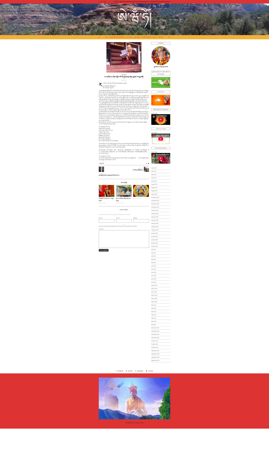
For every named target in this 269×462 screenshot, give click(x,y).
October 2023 (154, 344)
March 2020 (154, 288)
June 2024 (153, 275)
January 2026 (154, 246)
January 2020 (154, 233)
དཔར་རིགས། (129, 37)
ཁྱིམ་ (107, 37)
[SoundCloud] (160, 100)
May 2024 (153, 321)
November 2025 (155, 337)
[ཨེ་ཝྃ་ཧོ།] (134, 19)
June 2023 (153, 272)
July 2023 (153, 256)
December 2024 (155, 204)
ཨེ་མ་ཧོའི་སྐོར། (116, 1)
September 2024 (155, 357)
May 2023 (153, 318)
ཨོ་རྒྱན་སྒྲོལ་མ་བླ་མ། (122, 1)
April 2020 (153, 168)
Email (118, 218)
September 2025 (155, 360)
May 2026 (153, 324)
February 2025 (154, 226)
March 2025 (154, 298)
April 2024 (153, 177)
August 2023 (154, 190)
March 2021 (154, 292)
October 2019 (154, 341)
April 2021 (153, 171)
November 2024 (155, 334)
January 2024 (154, 239)
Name (100, 218)
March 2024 (154, 295)
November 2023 (155, 331)
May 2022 (153, 314)
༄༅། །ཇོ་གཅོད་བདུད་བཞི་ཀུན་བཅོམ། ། (117, 37)
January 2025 (154, 243)
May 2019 (153, 305)
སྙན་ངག (154, 37)
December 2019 (155, 197)
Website (135, 218)
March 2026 (154, 301)
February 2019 (154, 210)
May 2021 (153, 311)
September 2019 (155, 350)
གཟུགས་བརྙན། (137, 37)
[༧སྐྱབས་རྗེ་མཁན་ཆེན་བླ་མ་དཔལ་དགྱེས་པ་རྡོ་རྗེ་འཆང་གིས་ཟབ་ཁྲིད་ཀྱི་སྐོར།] (160, 82)
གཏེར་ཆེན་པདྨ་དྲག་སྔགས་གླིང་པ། (143, 1)
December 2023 (155, 200)
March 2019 (154, 285)
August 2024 (154, 194)
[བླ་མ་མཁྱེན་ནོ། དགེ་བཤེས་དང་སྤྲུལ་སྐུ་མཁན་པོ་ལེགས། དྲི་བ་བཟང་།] (101, 169)
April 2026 (153, 181)
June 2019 (153, 266)
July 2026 (153, 262)
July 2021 (153, 252)
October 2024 (154, 347)
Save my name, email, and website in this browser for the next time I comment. (118, 226)
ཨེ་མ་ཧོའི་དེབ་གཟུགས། (146, 37)
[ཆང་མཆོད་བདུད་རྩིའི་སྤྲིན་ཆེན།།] (146, 169)
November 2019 (155, 327)
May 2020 (153, 308)
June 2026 (153, 282)
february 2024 (154, 223)
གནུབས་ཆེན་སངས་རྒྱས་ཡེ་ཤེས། (132, 1)
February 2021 (154, 217)
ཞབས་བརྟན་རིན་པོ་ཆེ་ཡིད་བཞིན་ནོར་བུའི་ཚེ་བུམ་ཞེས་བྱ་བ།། (160, 1)
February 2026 (154, 230)
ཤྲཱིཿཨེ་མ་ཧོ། (102, 163)
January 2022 (154, 236)
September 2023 (155, 354)
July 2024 (153, 259)
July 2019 (123, 74)
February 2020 (154, 213)
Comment (101, 229)
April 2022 (153, 174)
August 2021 (154, 187)
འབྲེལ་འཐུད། (160, 37)
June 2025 (153, 279)
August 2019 (154, 184)
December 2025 (155, 207)
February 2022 (154, 220)
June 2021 (153, 269)
